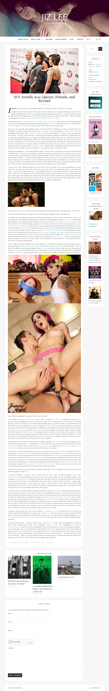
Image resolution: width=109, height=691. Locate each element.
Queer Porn (49, 542)
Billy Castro (41, 232)
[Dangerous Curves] (44, 194)
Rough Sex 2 (55, 442)
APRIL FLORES (55, 419)
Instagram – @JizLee (95, 66)
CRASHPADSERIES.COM (15, 527)
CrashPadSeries (35, 542)
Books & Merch (61, 39)
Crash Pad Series (24, 542)
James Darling (49, 232)
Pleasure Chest (24, 517)
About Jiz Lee (23, 39)
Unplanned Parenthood (36, 133)
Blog (72, 39)
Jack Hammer (22, 126)
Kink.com (74, 475)
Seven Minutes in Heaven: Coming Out (65, 222)
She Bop (31, 517)
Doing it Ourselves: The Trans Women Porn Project (39, 464)
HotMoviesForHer (50, 499)
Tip (88, 39)
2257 (99, 688)
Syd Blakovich (57, 451)
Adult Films (35, 39)
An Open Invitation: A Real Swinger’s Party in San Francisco (43, 118)
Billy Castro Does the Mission (48, 230)
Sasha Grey (33, 419)
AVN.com (49, 523)
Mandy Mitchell (57, 491)
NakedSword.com (18, 430)
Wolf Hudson (11, 126)
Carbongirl (66, 131)
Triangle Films (45, 446)
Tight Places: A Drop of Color (69, 462)
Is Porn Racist (12, 446)
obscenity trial (30, 432)
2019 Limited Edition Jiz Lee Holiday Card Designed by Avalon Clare (43, 589)
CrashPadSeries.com (21, 479)
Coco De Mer (15, 517)
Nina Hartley (49, 531)
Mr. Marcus (44, 248)
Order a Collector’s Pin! (95, 157)
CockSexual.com (53, 497)
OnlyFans (49, 39)
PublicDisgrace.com (13, 477)
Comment (11, 648)
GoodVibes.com (45, 513)
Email (10, 622)
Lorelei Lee (51, 123)
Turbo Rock (67, 219)
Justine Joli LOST (66, 446)
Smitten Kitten (39, 517)
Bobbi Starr (57, 246)
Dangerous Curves (38, 146)
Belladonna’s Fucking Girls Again (29, 246)
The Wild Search (36, 457)
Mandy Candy (77, 217)
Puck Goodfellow (26, 228)
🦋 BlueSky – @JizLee (95, 64)
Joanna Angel (25, 419)
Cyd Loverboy (60, 232)
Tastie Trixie (67, 497)
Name (10, 613)
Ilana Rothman (58, 455)
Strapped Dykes (24, 453)
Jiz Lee (54, 17)
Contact (80, 39)
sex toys (53, 511)
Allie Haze (16, 250)
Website (10, 630)
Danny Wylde (19, 252)
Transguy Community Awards (72, 234)
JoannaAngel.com (39, 477)
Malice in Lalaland (75, 131)
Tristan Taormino (50, 426)
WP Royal (19, 688)
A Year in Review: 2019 (66, 577)
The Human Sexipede (47, 131)
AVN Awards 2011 (13, 542)
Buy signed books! (94, 142)
